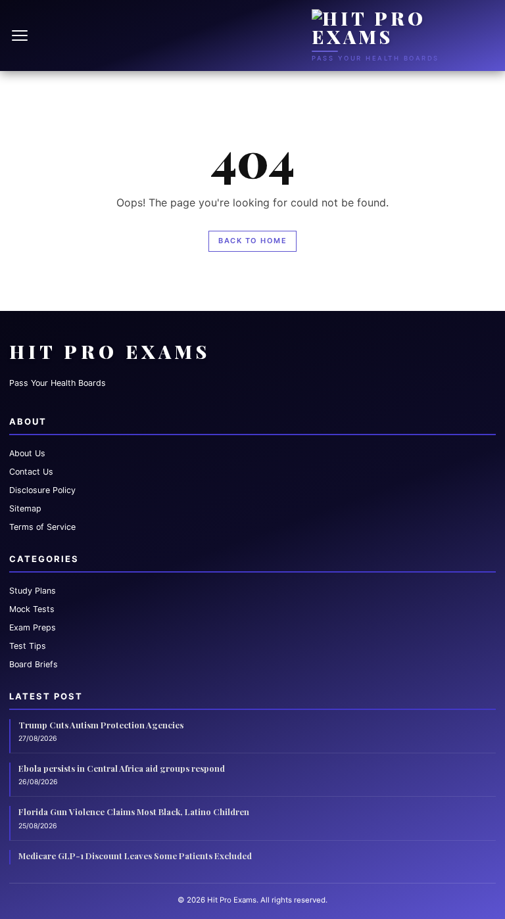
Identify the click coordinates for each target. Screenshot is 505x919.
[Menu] (21, 35)
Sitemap (25, 508)
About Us (27, 453)
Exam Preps (32, 627)
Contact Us (31, 472)
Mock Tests (32, 609)
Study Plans (32, 591)
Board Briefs (33, 664)
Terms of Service (42, 527)
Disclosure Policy (42, 490)
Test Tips (27, 646)
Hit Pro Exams (109, 351)
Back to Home (252, 240)
